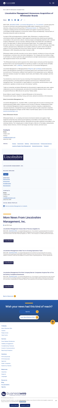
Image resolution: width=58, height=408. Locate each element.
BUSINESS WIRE (14, 24)
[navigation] (53, 3)
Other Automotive (34, 143)
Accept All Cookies (25, 405)
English (6, 174)
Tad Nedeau (39, 68)
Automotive (20, 143)
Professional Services (46, 143)
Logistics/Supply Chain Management (21, 146)
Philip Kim (30, 68)
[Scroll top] (52, 322)
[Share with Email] (18, 20)
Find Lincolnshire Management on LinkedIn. (16, 206)
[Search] (50, 3)
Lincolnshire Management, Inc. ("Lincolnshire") (31, 24)
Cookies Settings (14, 405)
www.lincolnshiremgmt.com (10, 111)
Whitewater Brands (31, 28)
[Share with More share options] (24, 20)
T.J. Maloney (19, 65)
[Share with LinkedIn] (9, 20)
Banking (27, 143)
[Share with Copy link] (21, 20)
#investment (6, 181)
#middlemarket (7, 183)
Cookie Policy (23, 401)
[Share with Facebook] (15, 20)
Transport (46, 146)
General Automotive (37, 146)
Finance (14, 143)
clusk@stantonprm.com (9, 137)
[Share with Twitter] (12, 20)
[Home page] (9, 3)
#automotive (6, 179)
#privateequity (7, 185)
